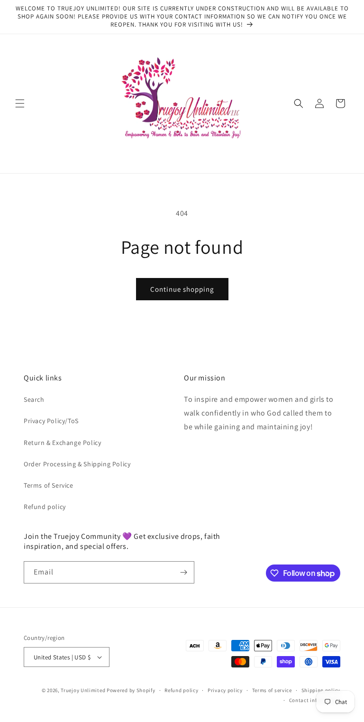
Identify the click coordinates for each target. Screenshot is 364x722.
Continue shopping (182, 289)
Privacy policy (225, 690)
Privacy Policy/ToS (51, 421)
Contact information (314, 700)
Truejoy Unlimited (83, 690)
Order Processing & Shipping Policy (77, 464)
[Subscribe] (183, 572)
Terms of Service (48, 485)
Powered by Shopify (131, 690)
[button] (19, 103)
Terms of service (272, 690)
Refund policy (45, 506)
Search (34, 399)
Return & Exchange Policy (62, 442)
